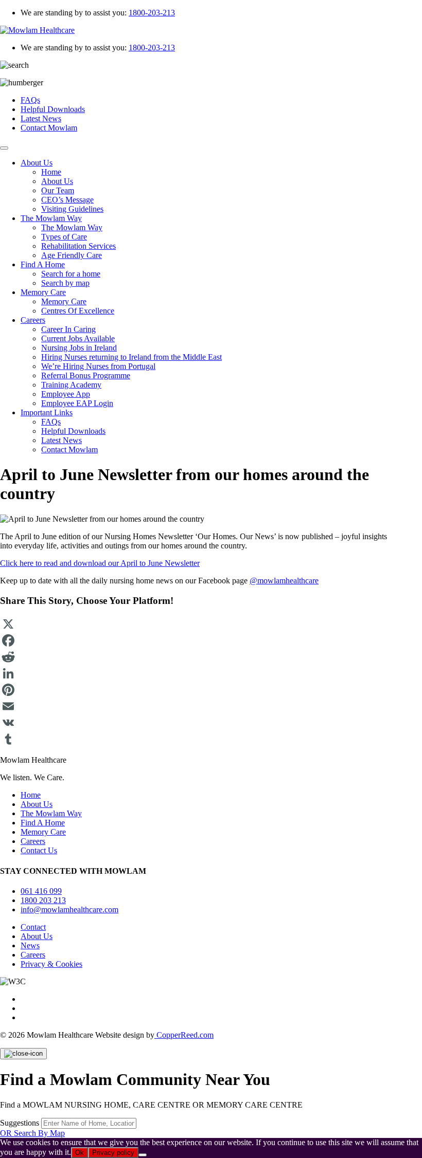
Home (51, 172)
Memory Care (43, 292)
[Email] (211, 706)
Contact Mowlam (49, 127)
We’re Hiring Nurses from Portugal (98, 366)
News (30, 945)
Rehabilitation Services (78, 246)
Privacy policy (113, 1152)
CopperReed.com (184, 1035)
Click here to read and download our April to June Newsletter (100, 563)
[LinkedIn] (211, 673)
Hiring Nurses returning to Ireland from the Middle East (131, 357)
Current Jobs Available (78, 338)
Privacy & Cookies (51, 964)
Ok (79, 1152)
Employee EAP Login (77, 403)
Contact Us (39, 850)
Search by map (65, 283)
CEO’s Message (67, 199)
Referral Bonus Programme (85, 375)
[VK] (211, 722)
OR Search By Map (32, 1133)
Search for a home (70, 273)
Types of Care (64, 236)
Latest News (41, 118)
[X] (211, 624)
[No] (142, 1154)
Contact (33, 927)
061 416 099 (41, 891)
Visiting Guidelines (72, 209)
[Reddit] (211, 657)
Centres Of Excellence (77, 310)
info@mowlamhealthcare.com (69, 909)
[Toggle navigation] (4, 148)
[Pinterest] (211, 690)
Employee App (65, 394)
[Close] (23, 1053)
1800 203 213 (43, 900)
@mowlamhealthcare (284, 580)
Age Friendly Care (71, 255)
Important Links (47, 412)
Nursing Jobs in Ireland (79, 347)
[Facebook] (211, 640)
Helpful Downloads (53, 109)
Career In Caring (68, 329)
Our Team (57, 190)
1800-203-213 (152, 12)
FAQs (30, 100)
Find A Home (43, 264)
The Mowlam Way (51, 218)
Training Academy (71, 384)
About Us (36, 162)
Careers (33, 320)
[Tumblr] (211, 739)
